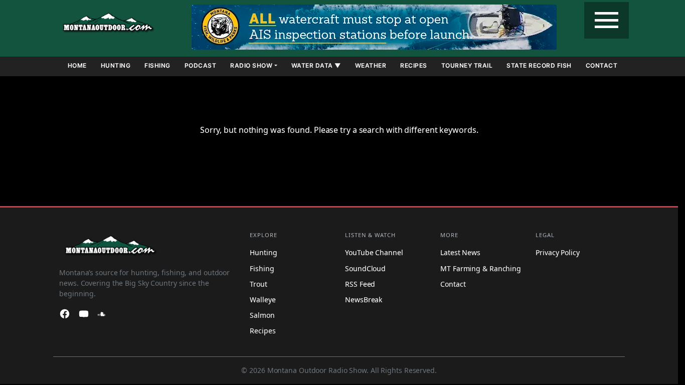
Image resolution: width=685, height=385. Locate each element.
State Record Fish (539, 65)
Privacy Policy (558, 253)
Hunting (116, 65)
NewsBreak (363, 299)
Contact (602, 65)
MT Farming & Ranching (480, 268)
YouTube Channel (374, 253)
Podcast (201, 65)
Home (77, 65)
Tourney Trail (467, 65)
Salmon (262, 315)
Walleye (262, 299)
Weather (371, 65)
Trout (258, 284)
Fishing (157, 65)
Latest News (460, 253)
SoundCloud (365, 268)
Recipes (413, 65)
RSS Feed (360, 284)
